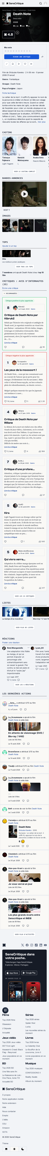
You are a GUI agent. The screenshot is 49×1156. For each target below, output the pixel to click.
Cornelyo (12, 820)
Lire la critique (10, 343)
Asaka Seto (38, 157)
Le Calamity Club (32, 1046)
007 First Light (8, 1046)
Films (14, 10)
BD (4, 1063)
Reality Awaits (31, 1077)
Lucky (28, 1027)
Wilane (21, 411)
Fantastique (22, 10)
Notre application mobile (12, 1099)
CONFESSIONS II (33, 1073)
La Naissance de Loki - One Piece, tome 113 (12, 1076)
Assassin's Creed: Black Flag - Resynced (12, 1050)
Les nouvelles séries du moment (35, 1031)
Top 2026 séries (32, 1019)
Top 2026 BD (8, 1068)
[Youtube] (45, 946)
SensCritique (6, 10)
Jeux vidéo (9, 1037)
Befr (10, 808)
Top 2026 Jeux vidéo (11, 1042)
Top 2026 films (8, 1020)
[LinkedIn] (40, 946)
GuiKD (20, 504)
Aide (4, 1107)
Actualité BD (7, 1081)
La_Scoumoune (15, 717)
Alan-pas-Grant (15, 868)
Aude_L (21, 461)
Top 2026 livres (32, 1042)
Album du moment (33, 1081)
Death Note (31, 10)
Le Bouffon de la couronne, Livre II (33, 1050)
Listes (6, 602)
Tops (5, 242)
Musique (30, 1063)
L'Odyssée (6, 1028)
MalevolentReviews (26, 551)
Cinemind (12, 854)
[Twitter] (22, 946)
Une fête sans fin (9, 1071)
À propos (6, 1095)
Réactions (8, 638)
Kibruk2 (21, 307)
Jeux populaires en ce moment (12, 1057)
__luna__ (12, 703)
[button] (45, 3)
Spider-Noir (30, 1023)
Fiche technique (9, 93)
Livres (29, 1037)
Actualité (6, 1032)
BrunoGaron (13, 751)
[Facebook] (27, 946)
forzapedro (22, 362)
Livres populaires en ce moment (35, 1057)
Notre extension (9, 1103)
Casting (7, 132)
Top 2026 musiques (33, 1068)
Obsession (6, 1024)
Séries (29, 1015)
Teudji (11, 766)
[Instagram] (31, 946)
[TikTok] (36, 946)
